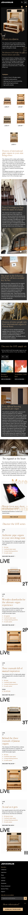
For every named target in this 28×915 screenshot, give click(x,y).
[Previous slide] (3, 357)
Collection (3, 869)
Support (3, 891)
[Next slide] (7, 357)
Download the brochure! (13, 909)
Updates (3, 880)
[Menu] (25, 2)
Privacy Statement (5, 886)
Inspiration (3, 872)
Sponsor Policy (4, 888)
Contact (3, 877)
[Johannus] (7, 2)
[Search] (22, 2)
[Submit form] (25, 898)
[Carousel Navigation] (14, 357)
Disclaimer (3, 883)
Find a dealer (14, 516)
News (2, 875)
